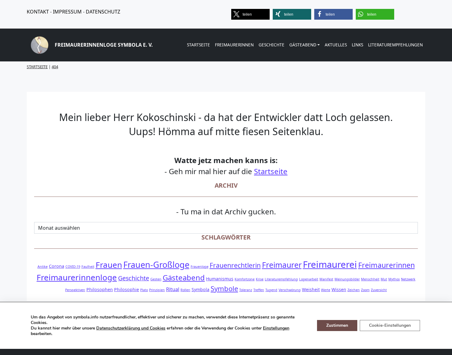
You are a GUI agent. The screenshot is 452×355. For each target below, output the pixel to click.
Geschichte (271, 45)
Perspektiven (75, 290)
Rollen (185, 290)
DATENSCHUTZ (103, 11)
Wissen (338, 289)
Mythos (394, 279)
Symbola (200, 289)
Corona (56, 266)
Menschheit (370, 279)
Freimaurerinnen (234, 45)
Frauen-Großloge (156, 264)
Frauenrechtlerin (235, 265)
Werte (325, 290)
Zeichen (353, 290)
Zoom (365, 290)
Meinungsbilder (347, 279)
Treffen (258, 290)
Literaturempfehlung (281, 279)
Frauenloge (199, 266)
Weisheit (311, 289)
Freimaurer (282, 265)
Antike (43, 266)
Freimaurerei (330, 264)
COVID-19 (72, 266)
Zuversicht (379, 290)
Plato (144, 290)
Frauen (109, 264)
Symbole (224, 288)
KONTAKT (38, 11)
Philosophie (126, 289)
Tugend (271, 290)
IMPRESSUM (67, 11)
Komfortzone (245, 279)
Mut (384, 279)
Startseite (198, 45)
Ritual (172, 289)
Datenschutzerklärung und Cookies (130, 328)
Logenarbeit (308, 279)
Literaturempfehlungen (395, 45)
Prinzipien (157, 290)
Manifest (326, 279)
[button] (250, 14)
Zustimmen (337, 325)
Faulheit (87, 266)
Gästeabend (302, 45)
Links (357, 45)
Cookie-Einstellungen (390, 325)
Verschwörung (290, 290)
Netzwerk (408, 279)
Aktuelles (336, 45)
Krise (260, 279)
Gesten (155, 279)
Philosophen (99, 289)
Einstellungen (276, 328)
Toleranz (245, 290)
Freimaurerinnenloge (77, 277)
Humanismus (219, 279)
